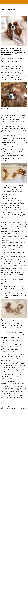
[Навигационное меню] (2, 2)
